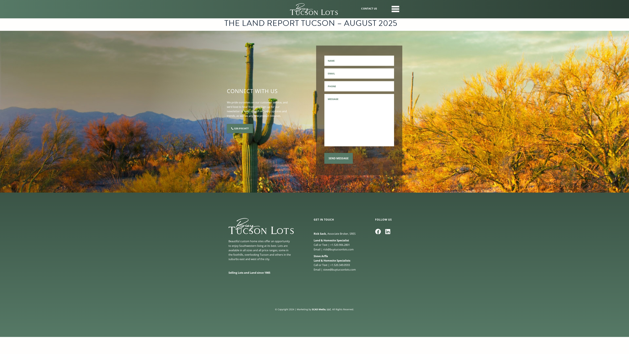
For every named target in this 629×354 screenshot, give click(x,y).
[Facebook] (378, 231)
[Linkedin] (388, 231)
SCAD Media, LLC (321, 309)
